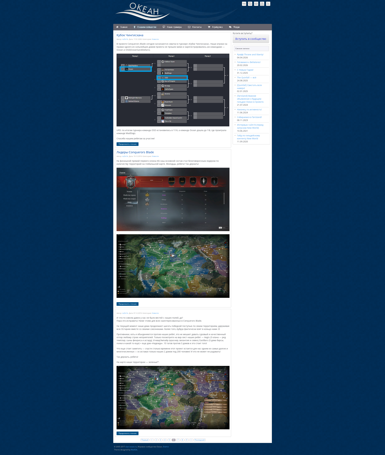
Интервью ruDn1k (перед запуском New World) (250, 126)
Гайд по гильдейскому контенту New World (248, 137)
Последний (200, 440)
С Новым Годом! (245, 69)
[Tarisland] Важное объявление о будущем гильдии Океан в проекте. (250, 98)
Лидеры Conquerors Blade (135, 152)
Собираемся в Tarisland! (249, 117)
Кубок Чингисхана (130, 35)
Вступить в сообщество (250, 39)
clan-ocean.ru (131, 446)
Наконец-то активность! (249, 109)
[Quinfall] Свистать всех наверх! (249, 87)
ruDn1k (125, 39)
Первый (144, 440)
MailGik (134, 449)
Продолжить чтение (128, 144)
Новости (155, 39)
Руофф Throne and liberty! (250, 54)
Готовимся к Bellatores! (249, 62)
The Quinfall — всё (246, 77)
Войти (166, 446)
